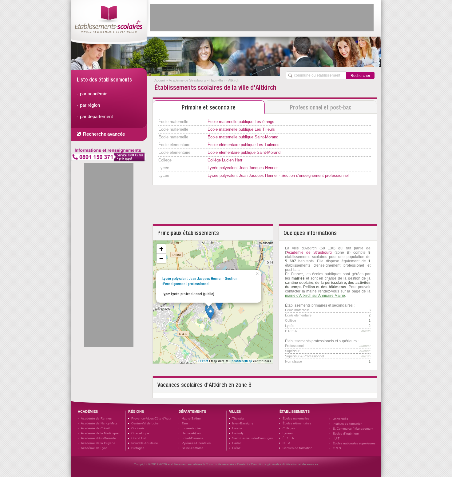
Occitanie (138, 428)
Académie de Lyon (94, 448)
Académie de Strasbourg (187, 80)
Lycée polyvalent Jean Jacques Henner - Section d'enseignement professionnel (278, 175)
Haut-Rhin (216, 80)
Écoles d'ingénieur (346, 433)
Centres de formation (297, 448)
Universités (340, 418)
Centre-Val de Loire (145, 423)
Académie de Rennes (96, 418)
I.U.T (336, 438)
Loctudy (238, 433)
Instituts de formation (348, 423)
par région (90, 105)
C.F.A (286, 443)
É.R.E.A (288, 438)
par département (96, 116)
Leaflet (203, 361)
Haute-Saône (191, 418)
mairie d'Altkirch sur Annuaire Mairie (315, 295)
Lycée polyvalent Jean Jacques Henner (243, 167)
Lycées (288, 433)
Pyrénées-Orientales (196, 443)
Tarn (185, 423)
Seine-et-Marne (193, 448)
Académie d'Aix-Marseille (98, 438)
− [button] (161, 258)
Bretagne (138, 448)
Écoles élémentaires (297, 423)
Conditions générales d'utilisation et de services (284, 464)
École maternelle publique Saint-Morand (243, 137)
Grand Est (138, 438)
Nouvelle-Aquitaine (144, 443)
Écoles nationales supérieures (354, 443)
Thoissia (238, 418)
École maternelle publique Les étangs (241, 121)
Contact (242, 464)
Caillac (236, 443)
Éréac (236, 448)
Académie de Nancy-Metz (99, 423)
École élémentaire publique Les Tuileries (244, 144)
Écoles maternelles (296, 418)
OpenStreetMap (240, 361)
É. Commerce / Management (353, 428)
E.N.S (337, 448)
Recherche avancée (104, 134)
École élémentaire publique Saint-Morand (244, 152)
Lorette (237, 428)
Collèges (289, 428)
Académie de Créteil (95, 428)
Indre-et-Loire (191, 428)
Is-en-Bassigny (242, 423)
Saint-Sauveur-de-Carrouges (252, 438)
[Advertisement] (262, 17)
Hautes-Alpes (191, 433)
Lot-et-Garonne (193, 438)
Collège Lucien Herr (225, 160)
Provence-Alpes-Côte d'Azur (151, 418)
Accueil (159, 80)
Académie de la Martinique (100, 433)
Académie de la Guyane (98, 443)
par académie (93, 93)
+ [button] (161, 248)
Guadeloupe (140, 433)
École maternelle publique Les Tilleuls (241, 129)
